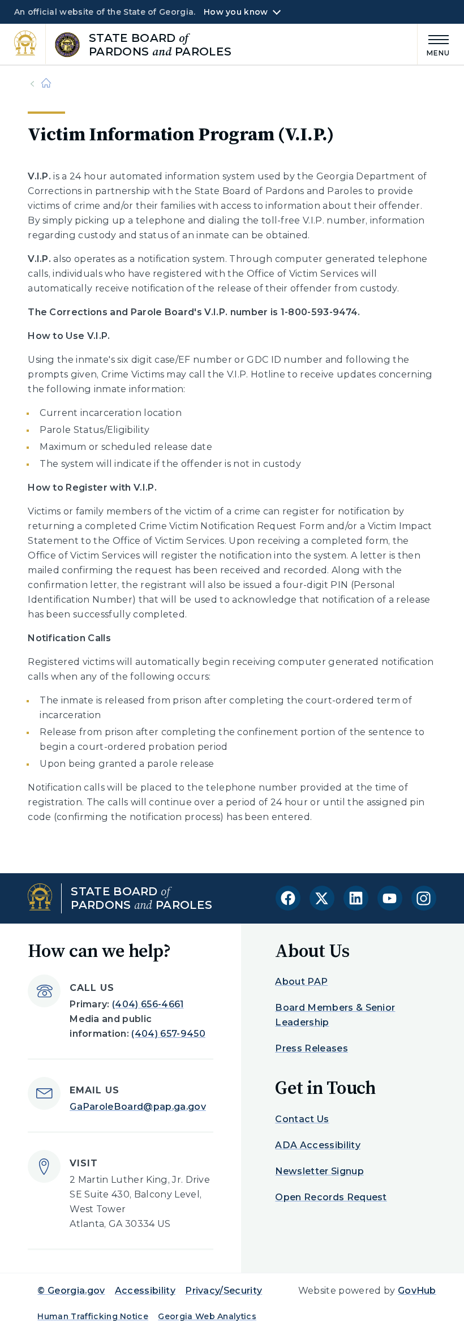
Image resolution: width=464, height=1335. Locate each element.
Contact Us (302, 1119)
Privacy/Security (223, 1290)
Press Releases (311, 1048)
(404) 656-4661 (147, 1004)
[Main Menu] (434, 44)
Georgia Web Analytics (207, 1316)
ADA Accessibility (317, 1145)
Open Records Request (330, 1197)
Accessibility (145, 1290)
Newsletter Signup (319, 1171)
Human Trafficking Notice (92, 1316)
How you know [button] (236, 11)
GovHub (417, 1290)
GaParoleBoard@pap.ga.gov (138, 1106)
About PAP (301, 981)
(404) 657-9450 (168, 1033)
